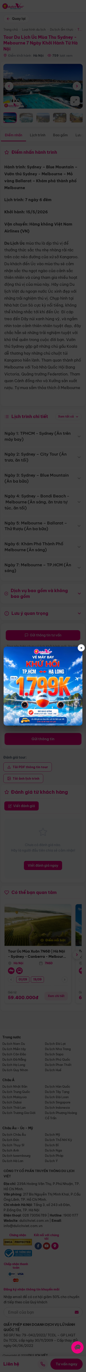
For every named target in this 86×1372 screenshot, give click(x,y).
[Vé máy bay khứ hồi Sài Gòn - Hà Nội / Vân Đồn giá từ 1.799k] (43, 686)
